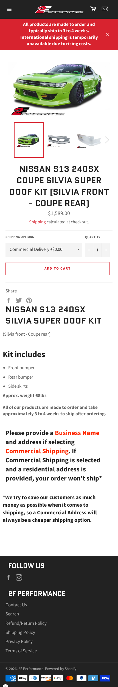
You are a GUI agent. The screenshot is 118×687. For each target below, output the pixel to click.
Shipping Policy (20, 632)
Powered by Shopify (60, 668)
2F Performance (30, 668)
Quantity (92, 237)
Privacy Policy (19, 641)
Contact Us (16, 605)
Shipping (37, 222)
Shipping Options (19, 237)
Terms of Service (21, 651)
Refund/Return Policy (26, 623)
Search (12, 614)
